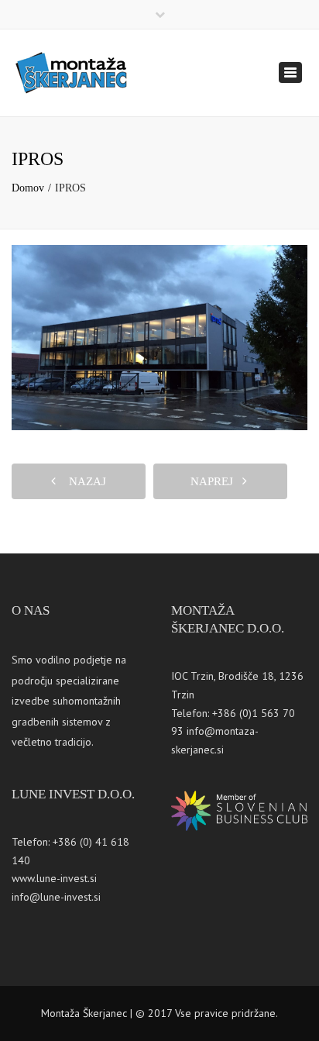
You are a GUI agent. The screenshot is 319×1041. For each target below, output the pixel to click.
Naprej (216, 481)
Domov (28, 188)
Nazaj (83, 481)
